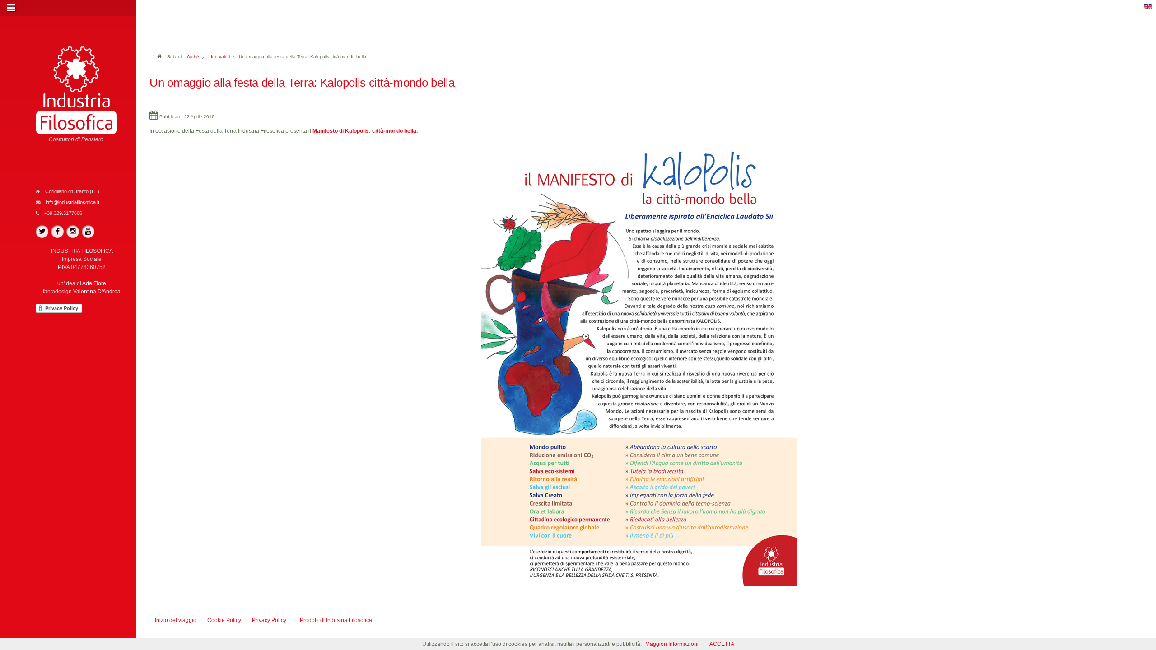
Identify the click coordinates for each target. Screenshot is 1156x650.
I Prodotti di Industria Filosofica (334, 620)
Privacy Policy (269, 620)
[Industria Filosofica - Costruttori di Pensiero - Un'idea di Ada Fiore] (76, 90)
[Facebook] (57, 231)
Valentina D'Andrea (97, 291)
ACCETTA (721, 644)
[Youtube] (88, 231)
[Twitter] (42, 231)
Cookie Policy (224, 620)
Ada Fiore (94, 283)
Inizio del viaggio (175, 620)
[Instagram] (72, 231)
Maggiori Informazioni (672, 644)
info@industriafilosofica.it (72, 202)
